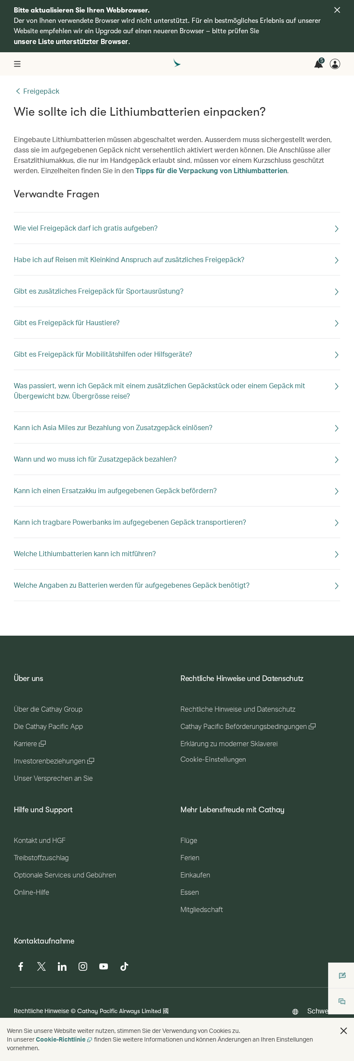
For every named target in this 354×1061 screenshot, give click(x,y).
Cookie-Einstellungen (213, 759)
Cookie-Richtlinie (60, 1039)
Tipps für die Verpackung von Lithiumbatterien (211, 170)
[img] (337, 10)
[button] (343, 1030)
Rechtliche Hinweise (41, 1010)
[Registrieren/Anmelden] (335, 64)
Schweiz (320, 1010)
